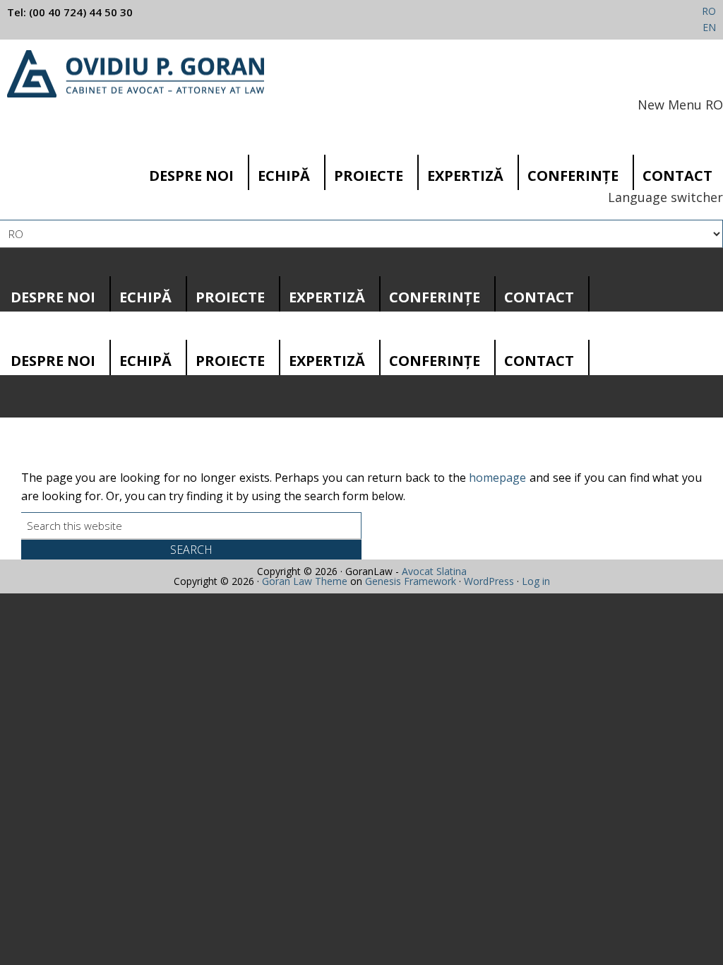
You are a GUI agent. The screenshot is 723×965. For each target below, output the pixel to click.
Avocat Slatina (434, 571)
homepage (497, 477)
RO (709, 11)
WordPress (489, 581)
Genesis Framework (410, 581)
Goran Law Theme (304, 581)
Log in (536, 581)
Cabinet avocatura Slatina (136, 73)
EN (709, 27)
